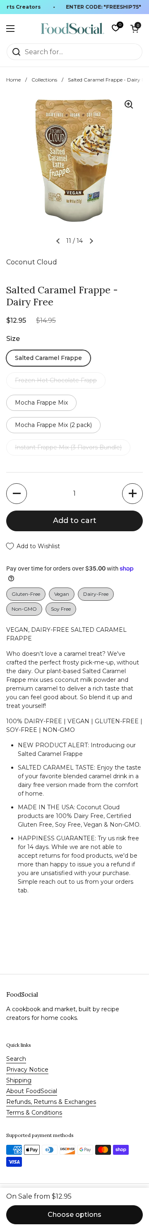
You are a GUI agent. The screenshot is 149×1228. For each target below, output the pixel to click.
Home (13, 80)
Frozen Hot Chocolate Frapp (56, 380)
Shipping (18, 1080)
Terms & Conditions (34, 1112)
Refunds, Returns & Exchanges (51, 1102)
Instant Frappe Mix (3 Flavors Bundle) (68, 447)
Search (16, 1059)
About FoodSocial (31, 1091)
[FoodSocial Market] (72, 28)
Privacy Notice (27, 1069)
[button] (134, 28)
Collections (44, 80)
